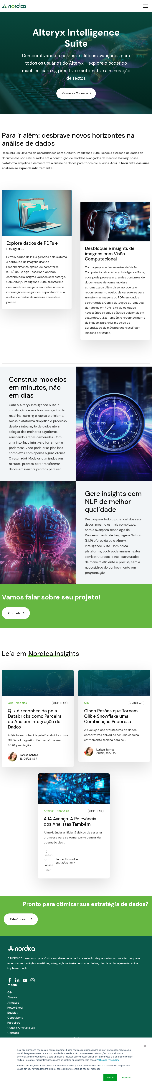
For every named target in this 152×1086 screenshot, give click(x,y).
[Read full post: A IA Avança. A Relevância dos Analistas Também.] (74, 788)
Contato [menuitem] (13, 1033)
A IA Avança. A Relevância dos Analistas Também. (70, 821)
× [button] (145, 1044)
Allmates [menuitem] (13, 1003)
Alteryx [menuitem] (12, 997)
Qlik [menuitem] (9, 992)
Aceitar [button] (110, 1077)
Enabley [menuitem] (12, 1013)
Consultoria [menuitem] (15, 1018)
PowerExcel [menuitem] (15, 1008)
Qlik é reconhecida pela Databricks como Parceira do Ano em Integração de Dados (35, 719)
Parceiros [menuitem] (13, 1023)
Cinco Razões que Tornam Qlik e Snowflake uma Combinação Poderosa (111, 716)
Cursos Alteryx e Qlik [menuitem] (21, 1028)
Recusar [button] (126, 1077)
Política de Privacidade (108, 1059)
